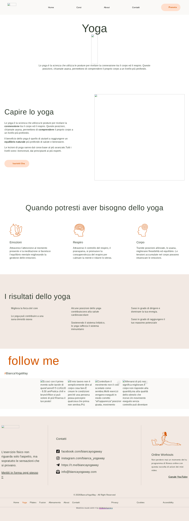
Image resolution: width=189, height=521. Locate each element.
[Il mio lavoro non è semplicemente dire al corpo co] (81, 393)
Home (51, 7)
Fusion (42, 502)
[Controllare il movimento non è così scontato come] (108, 393)
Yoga (24, 502)
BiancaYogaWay (17, 373)
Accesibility (168, 502)
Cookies (140, 502)
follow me (33, 360)
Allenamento (55, 502)
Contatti (136, 7)
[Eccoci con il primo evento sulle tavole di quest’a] (53, 393)
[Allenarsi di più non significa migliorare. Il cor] (136, 393)
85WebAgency (106, 508)
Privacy (114, 502)
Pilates (33, 502)
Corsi (79, 7)
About (107, 7)
